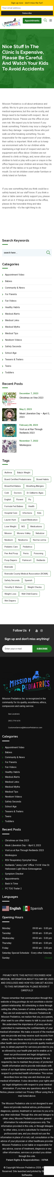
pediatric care (11, 546)
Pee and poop (11, 553)
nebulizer (40, 533)
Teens (8, 366)
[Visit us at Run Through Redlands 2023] (10, 430)
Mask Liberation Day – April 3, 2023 (23, 845)
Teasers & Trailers (14, 359)
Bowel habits (42, 479)
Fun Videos (10, 300)
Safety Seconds (13, 346)
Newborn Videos (13, 340)
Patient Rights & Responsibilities (22, 1160)
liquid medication (29, 520)
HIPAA (44, 1160)
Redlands (41, 560)
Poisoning (38, 553)
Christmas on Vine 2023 (31, 397)
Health (31, 506)
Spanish (28, 580)
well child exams (29, 594)
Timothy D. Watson (13, 587)
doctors (18, 493)
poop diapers (10, 560)
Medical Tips (11, 333)
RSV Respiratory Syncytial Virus (21, 860)
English (7, 499)
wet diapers (10, 600)
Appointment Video (14, 274)
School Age (11, 353)
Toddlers (9, 372)
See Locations (14, 714)
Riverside (8, 567)
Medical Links (12, 320)
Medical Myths (12, 326)
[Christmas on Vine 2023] (10, 398)
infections (27, 513)
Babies (8, 281)
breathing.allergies (35, 486)
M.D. (23, 526)
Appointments (32, 20)
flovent (19, 499)
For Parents (11, 294)
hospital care (10, 513)
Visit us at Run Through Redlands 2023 (24, 850)
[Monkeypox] (10, 446)
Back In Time (11, 883)
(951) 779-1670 (14, 721)
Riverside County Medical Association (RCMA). (26, 573)
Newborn (8, 540)
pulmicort (26, 560)
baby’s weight (23, 472)
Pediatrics (27, 546)
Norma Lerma (39, 540)
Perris (26, 553)
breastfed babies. (12, 486)
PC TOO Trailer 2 (13, 888)
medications (36, 526)
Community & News (15, 287)
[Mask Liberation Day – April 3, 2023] (10, 414)
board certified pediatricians (17, 479)
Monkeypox (25, 445)
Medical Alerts (12, 313)
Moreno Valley (24, 533)
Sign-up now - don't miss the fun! (27, 3)
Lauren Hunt (10, 520)
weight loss (10, 594)
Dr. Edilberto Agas (35, 493)
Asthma (8, 472)
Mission (8, 533)
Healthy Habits (12, 307)
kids (39, 513)
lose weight (10, 526)
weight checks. (35, 587)
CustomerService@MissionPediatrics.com (25, 728)
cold (6, 493)
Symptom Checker (14, 873)
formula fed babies (13, 506)
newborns (23, 540)
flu (29, 499)
